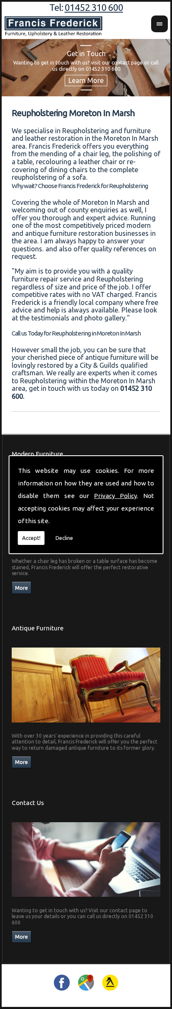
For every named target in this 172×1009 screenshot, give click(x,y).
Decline (64, 538)
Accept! (31, 538)
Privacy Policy (115, 495)
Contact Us (28, 802)
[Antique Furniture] (86, 725)
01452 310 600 (94, 7)
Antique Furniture (37, 628)
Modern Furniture (37, 453)
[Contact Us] (86, 899)
